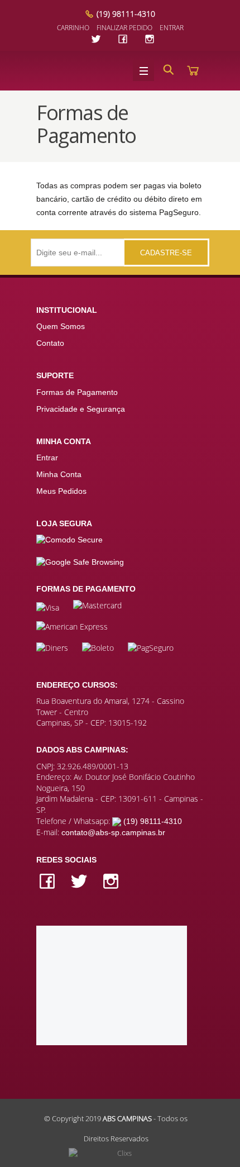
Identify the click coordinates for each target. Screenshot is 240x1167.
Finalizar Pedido (124, 27)
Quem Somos (60, 326)
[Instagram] (149, 38)
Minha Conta (58, 474)
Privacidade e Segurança (80, 408)
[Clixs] (120, 1154)
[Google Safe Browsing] (80, 555)
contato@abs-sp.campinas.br (113, 832)
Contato (50, 343)
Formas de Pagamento (77, 392)
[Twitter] (97, 38)
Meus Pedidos (61, 491)
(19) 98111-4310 (126, 13)
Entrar (172, 27)
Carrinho (73, 27)
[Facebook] (124, 38)
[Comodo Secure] (69, 539)
